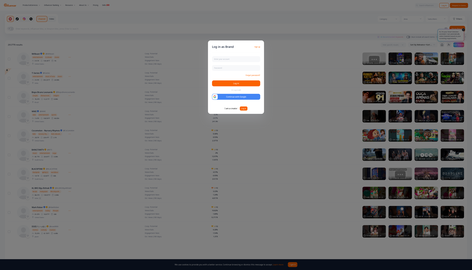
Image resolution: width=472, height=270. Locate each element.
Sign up (257, 47)
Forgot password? (253, 75)
